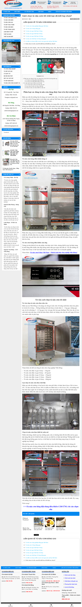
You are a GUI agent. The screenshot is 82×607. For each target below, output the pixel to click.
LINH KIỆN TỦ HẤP (8, 31)
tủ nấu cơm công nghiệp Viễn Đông (51, 368)
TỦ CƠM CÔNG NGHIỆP (10, 69)
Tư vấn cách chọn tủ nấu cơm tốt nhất (32, 83)
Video (49, 11)
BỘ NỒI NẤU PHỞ (8, 76)
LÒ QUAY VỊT (7, 73)
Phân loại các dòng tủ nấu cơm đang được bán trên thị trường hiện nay (40, 78)
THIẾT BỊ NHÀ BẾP (8, 36)
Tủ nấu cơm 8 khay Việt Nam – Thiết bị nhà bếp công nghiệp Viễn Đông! (53, 252)
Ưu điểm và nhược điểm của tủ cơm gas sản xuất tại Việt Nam (41, 41)
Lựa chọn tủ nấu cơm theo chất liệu (34, 86)
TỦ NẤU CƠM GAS (8, 22)
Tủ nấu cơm (6, 11)
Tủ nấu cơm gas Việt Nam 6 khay (33, 31)
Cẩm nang (41, 11)
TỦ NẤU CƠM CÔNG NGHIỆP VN (12, 83)
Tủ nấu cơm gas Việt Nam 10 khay (34, 36)
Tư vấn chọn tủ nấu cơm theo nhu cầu (34, 84)
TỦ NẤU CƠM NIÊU (8, 27)
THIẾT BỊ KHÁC (7, 34)
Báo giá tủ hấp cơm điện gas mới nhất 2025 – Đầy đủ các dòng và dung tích (15, 162)
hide (42, 76)
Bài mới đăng (7, 138)
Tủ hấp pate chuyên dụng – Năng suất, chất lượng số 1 (11, 169)
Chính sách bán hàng (70, 575)
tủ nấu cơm (44, 92)
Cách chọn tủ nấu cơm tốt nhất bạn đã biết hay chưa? (40, 43)
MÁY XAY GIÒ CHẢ (8, 78)
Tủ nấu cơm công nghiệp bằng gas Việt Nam (36, 26)
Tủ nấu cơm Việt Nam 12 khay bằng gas (35, 38)
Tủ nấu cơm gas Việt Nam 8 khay (33, 33)
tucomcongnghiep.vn (51, 54)
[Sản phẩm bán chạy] (11, 52)
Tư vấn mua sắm (29, 11)
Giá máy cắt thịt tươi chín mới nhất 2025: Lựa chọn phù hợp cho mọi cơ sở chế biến (15, 144)
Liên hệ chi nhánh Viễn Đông (64, 11)
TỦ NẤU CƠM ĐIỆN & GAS (10, 17)
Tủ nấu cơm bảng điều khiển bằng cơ (34, 80)
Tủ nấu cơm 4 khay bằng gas (32, 28)
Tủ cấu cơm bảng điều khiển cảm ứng (34, 81)
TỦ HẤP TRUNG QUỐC (9, 29)
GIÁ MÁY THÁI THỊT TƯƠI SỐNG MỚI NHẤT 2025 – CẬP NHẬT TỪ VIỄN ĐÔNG (14, 153)
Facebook (6, 132)
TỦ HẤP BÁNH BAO (8, 80)
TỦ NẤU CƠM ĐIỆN (8, 20)
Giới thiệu (17, 11)
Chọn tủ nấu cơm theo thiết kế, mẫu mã (35, 87)
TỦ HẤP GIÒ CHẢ (8, 71)
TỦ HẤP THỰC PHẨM (9, 24)
